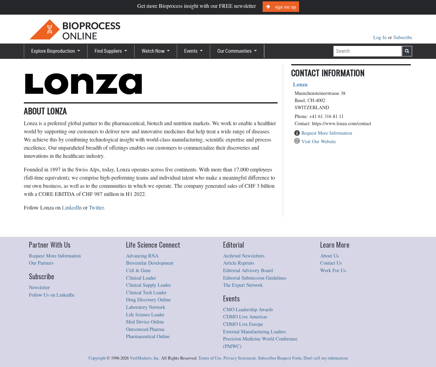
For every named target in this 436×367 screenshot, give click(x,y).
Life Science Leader (145, 314)
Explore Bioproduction (53, 51)
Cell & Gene (138, 270)
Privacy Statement (239, 358)
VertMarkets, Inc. (145, 358)
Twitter (96, 207)
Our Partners (41, 263)
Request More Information (326, 133)
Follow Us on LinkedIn (51, 294)
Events (191, 51)
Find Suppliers (109, 51)
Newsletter (39, 287)
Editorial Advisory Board (248, 270)
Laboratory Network (145, 307)
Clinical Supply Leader (148, 285)
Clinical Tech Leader (146, 292)
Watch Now (154, 51)
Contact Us (331, 263)
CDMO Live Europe (243, 324)
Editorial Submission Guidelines (254, 277)
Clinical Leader (141, 277)
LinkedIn (72, 207)
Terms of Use (209, 358)
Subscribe (402, 37)
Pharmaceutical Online (148, 336)
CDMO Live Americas (245, 316)
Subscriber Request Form (279, 358)
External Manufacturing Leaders (254, 331)
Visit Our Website (318, 141)
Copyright (97, 358)
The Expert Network (243, 285)
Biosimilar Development (149, 263)
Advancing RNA (142, 255)
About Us (329, 255)
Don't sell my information (325, 358)
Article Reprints (238, 263)
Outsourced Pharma (145, 329)
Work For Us (333, 270)
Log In (380, 37)
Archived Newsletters (244, 255)
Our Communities (235, 51)
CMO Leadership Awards (248, 309)
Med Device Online (145, 321)
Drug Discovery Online (148, 299)
